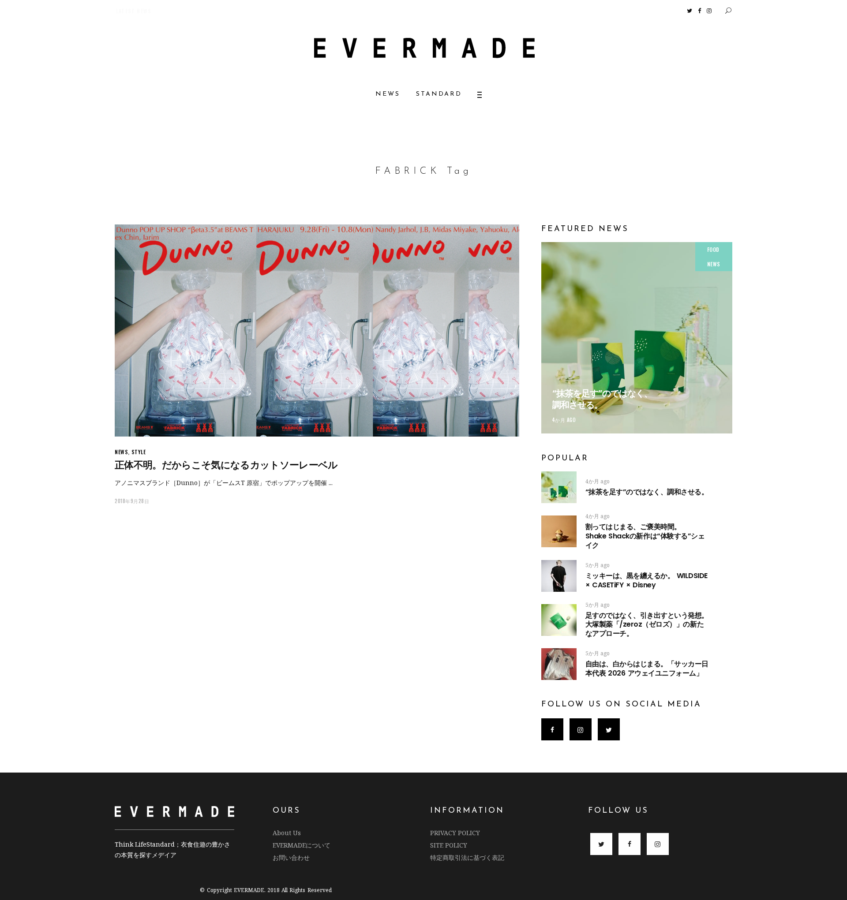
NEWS (121, 452)
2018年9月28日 (132, 500)
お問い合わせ (291, 857)
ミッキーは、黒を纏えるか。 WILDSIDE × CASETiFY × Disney (646, 580)
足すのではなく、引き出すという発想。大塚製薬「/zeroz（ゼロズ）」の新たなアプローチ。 (646, 624)
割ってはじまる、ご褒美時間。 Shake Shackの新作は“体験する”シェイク (660, 536)
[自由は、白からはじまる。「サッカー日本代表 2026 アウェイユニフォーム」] (559, 664)
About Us (287, 833)
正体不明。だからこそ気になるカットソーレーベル (226, 465)
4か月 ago (564, 419)
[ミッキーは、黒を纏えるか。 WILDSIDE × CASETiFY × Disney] (559, 576)
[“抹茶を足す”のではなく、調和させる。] (636, 337)
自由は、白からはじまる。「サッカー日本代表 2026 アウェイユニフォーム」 (646, 668)
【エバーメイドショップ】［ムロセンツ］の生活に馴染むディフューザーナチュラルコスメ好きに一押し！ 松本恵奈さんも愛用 (269, 11)
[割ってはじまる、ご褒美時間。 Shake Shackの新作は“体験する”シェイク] (559, 531)
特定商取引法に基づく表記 (467, 857)
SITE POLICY (448, 845)
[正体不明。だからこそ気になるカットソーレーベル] (317, 330)
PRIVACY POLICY (455, 833)
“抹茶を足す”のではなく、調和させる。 (602, 399)
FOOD (713, 249)
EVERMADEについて (301, 845)
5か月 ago (597, 565)
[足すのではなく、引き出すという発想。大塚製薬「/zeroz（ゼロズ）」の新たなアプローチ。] (559, 620)
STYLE (138, 452)
